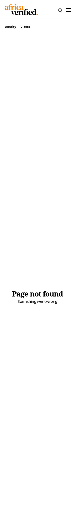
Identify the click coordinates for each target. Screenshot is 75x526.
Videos (25, 27)
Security (10, 27)
